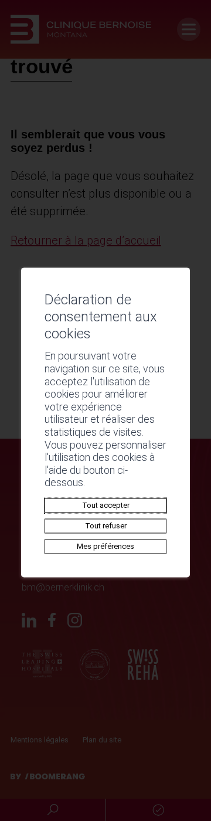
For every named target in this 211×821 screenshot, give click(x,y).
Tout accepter (106, 505)
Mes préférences (105, 546)
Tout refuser (106, 525)
